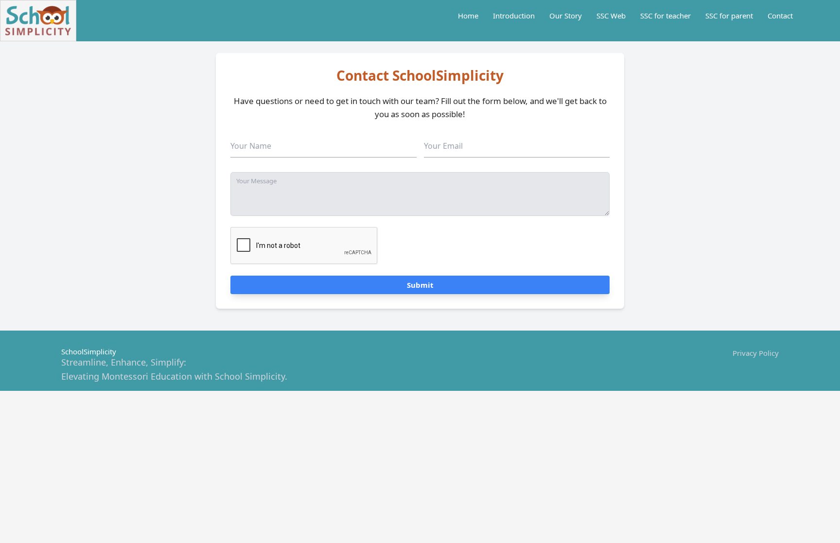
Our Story (565, 15)
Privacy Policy (756, 353)
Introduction (514, 15)
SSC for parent (729, 15)
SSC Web (611, 15)
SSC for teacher (665, 15)
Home (468, 15)
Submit (420, 285)
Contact (780, 15)
